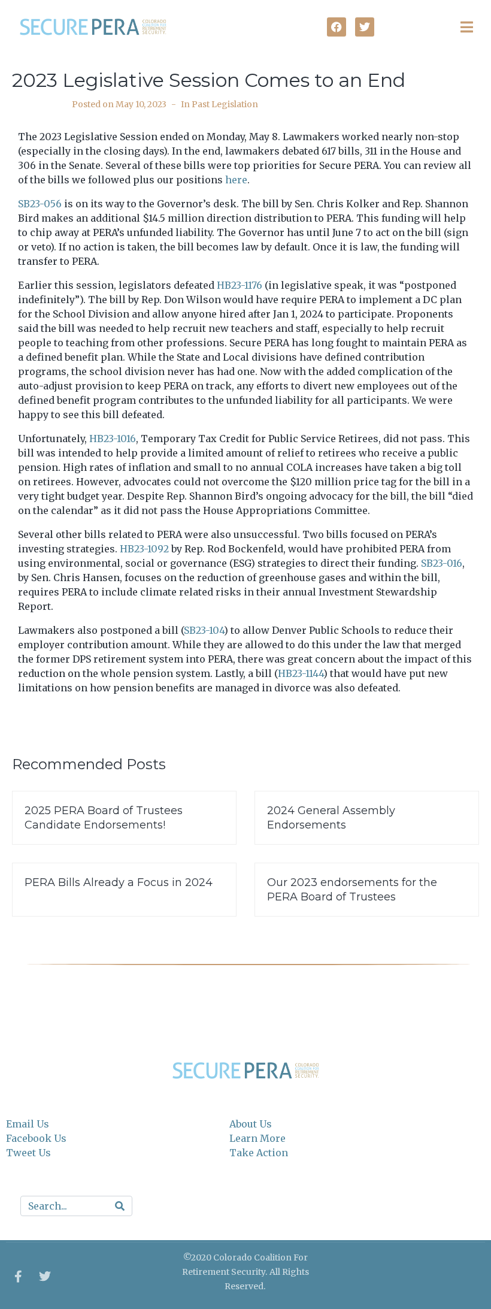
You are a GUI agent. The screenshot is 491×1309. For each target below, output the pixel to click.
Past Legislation (225, 104)
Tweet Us (28, 1153)
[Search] (120, 1206)
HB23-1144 (300, 673)
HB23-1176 (239, 285)
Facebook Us (36, 1138)
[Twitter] (45, 1277)
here (236, 180)
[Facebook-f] (18, 1277)
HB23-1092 (144, 549)
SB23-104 (204, 630)
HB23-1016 (112, 439)
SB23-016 (441, 563)
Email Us (27, 1124)
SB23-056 (40, 204)
